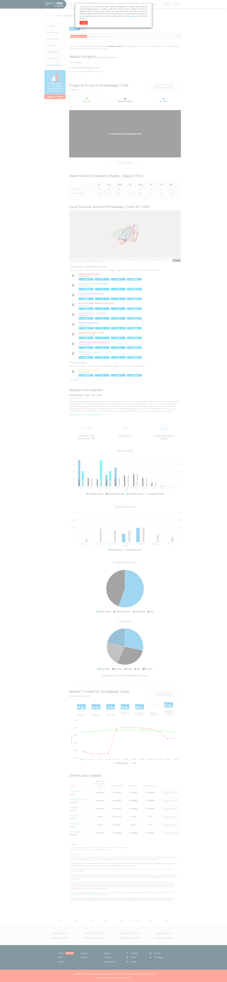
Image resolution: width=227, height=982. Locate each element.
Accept (83, 23)
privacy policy (133, 16)
